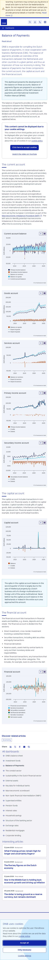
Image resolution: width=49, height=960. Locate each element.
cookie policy (37, 141)
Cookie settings (24, 956)
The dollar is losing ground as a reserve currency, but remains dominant (23, 895)
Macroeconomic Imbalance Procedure (22, 216)
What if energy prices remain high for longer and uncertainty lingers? (22, 852)
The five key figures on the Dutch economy (20, 866)
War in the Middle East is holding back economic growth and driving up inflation (24, 881)
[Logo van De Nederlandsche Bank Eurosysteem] (4, 22)
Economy (7, 740)
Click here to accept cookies (24, 147)
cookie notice (24, 936)
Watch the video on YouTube (24, 154)
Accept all (24, 943)
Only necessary (24, 950)
